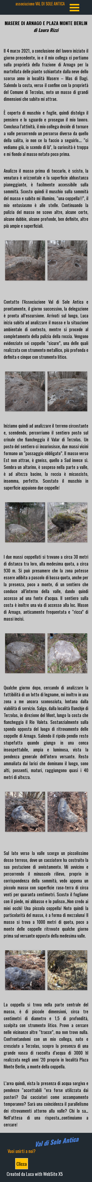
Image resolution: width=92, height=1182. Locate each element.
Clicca (21, 1163)
